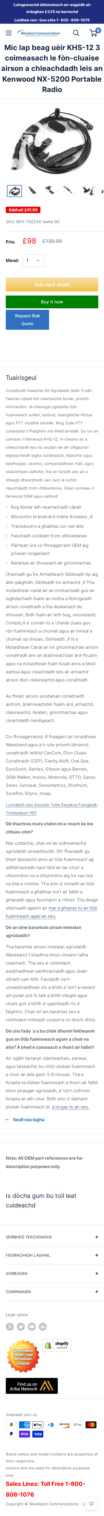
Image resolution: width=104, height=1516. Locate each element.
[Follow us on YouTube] (32, 1326)
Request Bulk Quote (27, 319)
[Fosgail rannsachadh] (76, 33)
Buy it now (52, 302)
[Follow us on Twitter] (21, 1326)
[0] (93, 33)
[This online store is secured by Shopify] (56, 1342)
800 (64, 20)
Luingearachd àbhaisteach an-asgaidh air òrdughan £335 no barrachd (52, 8)
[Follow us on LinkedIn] (43, 1326)
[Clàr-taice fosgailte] (9, 33)
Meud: (12, 260)
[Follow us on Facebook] (10, 1326)
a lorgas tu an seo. (70, 1107)
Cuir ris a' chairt (52, 284)
